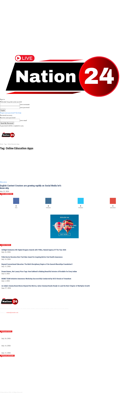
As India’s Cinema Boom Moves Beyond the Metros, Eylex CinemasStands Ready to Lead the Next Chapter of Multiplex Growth (46, 286)
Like (16, 198)
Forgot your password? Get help (10, 113)
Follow (48, 198)
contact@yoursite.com (12, 312)
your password (24, 107)
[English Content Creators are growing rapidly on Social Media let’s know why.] (31, 167)
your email (23, 120)
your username (25, 104)
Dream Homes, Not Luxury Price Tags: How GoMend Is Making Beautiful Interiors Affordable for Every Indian (39, 271)
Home (1, 144)
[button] (126, 128)
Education (3, 182)
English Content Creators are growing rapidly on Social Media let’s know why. (30, 186)
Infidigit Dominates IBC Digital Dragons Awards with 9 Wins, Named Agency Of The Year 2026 (34, 250)
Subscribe (113, 198)
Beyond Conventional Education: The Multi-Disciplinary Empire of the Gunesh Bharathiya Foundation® (37, 264)
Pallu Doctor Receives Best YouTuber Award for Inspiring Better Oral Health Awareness (32, 257)
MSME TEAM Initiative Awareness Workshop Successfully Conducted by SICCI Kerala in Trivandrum (36, 279)
